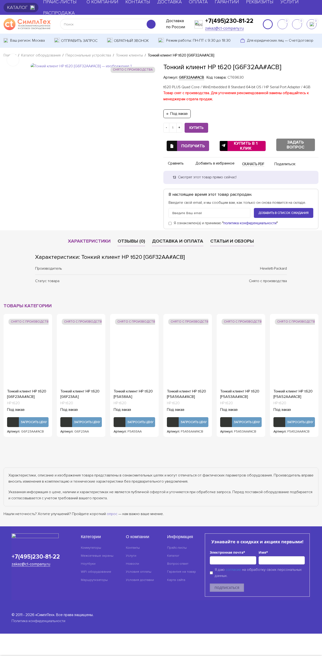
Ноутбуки (88, 564)
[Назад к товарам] (310, 56)
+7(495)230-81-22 (229, 20)
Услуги (131, 556)
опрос (112, 514)
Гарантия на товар (181, 572)
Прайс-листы (177, 548)
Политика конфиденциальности (38, 621)
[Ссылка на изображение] (35, 538)
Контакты (133, 548)
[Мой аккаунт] (267, 24)
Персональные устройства (88, 55)
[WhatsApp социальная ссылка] (304, 164)
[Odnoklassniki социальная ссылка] (298, 164)
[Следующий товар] (315, 56)
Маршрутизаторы (94, 580)
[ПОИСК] (151, 24)
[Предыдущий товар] (304, 56)
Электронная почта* (227, 552)
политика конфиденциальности (250, 223)
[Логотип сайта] (27, 24)
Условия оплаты (138, 572)
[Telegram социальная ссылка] (315, 164)
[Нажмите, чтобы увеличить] (13, 60)
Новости (132, 564)
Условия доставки (140, 580)
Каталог (173, 556)
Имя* (263, 552)
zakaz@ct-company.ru (224, 28)
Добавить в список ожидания (284, 213)
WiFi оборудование (96, 572)
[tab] (89, 241)
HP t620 (13, 403)
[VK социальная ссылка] (310, 164)
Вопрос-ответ (177, 564)
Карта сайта (176, 580)
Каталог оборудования (41, 55)
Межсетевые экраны (97, 556)
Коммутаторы (91, 548)
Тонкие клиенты (129, 55)
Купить (196, 128)
